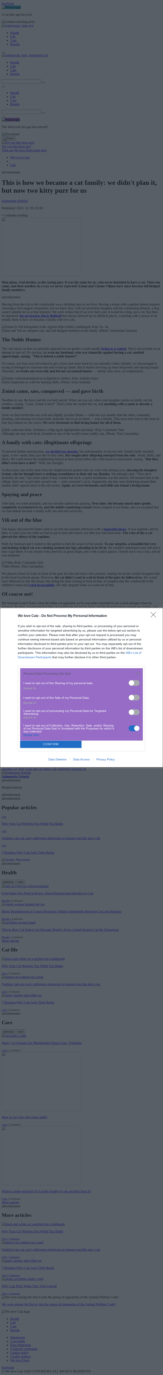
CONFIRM (51, 744)
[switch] (134, 683)
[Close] (155, 616)
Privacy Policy (105, 759)
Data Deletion (57, 759)
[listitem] (81, 673)
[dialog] (81, 687)
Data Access (81, 759)
